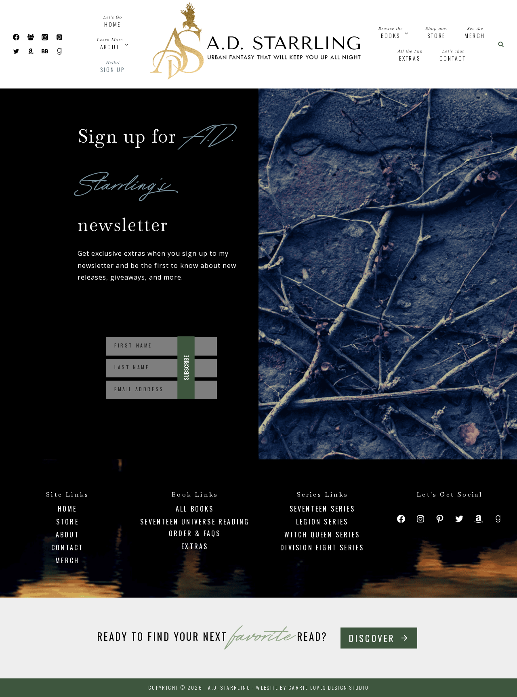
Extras (409, 55)
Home (112, 22)
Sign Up (112, 67)
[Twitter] (16, 51)
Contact (453, 55)
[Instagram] (44, 37)
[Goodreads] (59, 51)
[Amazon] (30, 51)
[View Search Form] (500, 44)
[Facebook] (16, 37)
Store (436, 33)
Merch (474, 33)
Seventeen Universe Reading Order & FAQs (194, 527)
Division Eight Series (322, 547)
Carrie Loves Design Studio (328, 687)
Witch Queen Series (322, 534)
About (67, 534)
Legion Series (322, 521)
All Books (195, 509)
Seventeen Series (322, 509)
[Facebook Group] (30, 37)
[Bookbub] (44, 51)
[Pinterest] (59, 37)
